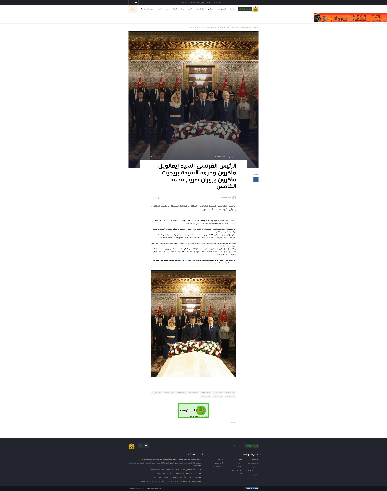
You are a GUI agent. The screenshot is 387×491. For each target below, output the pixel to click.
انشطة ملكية (200, 9)
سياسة (232, 9)
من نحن (220, 459)
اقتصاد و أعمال (221, 9)
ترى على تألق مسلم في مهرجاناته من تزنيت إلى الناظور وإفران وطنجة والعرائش (175, 469)
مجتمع (210, 9)
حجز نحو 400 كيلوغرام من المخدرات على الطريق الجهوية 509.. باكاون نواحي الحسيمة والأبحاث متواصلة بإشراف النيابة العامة (165, 464)
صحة (182, 9)
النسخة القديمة (218, 467)
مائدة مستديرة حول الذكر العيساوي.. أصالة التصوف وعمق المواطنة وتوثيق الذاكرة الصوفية (171, 459)
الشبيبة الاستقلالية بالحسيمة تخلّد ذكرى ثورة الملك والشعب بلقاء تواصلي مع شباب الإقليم (171, 481)
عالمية (160, 9)
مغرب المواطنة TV (147, 9)
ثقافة (175, 9)
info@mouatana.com (139, 488)
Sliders (246, 27)
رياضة (167, 9)
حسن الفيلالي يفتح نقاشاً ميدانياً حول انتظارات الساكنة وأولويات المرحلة (177, 477)
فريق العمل (219, 463)
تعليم (190, 9)
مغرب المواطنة (254, 27)
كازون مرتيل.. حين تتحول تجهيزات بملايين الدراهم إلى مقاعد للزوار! (179, 473)
